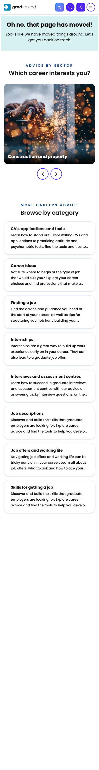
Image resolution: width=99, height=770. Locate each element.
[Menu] (91, 7)
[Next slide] (56, 174)
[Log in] (80, 7)
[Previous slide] (43, 174)
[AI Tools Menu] (59, 7)
